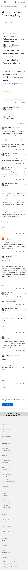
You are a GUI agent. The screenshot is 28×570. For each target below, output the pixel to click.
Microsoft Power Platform (6, 502)
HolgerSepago (9, 355)
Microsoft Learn (4, 521)
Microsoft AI (4, 493)
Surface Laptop (4, 424)
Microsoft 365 (4, 500)
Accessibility (4, 555)
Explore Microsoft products (6, 436)
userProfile (11, 112)
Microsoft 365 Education (6, 476)
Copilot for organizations (6, 429)
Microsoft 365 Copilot (6, 507)
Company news (4, 545)
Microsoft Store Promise (6, 460)
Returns (3, 453)
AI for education (5, 486)
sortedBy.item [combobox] (21, 123)
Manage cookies (5, 564)
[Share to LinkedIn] (6, 415)
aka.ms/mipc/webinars (15, 83)
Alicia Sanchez (8, 153)
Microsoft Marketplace (6, 528)
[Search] (16, 2)
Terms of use (11, 564)
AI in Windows (4, 434)
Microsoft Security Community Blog (10, 6)
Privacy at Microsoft (5, 547)
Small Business (4, 510)
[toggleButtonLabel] (26, 6)
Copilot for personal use (6, 431)
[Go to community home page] (5, 2)
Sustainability (4, 557)
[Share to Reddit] (14, 415)
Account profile (4, 445)
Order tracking (4, 455)
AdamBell (9, 45)
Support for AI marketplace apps (7, 524)
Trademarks (18, 564)
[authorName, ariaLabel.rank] (4, 46)
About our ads (16, 566)
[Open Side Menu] (2, 2)
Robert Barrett (7, 313)
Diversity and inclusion (6, 552)
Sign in (8, 404)
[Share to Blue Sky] (16, 415)
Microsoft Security (5, 495)
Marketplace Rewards (6, 531)
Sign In (24, 2)
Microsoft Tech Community (6, 526)
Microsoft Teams (5, 505)
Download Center (5, 448)
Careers (3, 540)
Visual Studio (4, 533)
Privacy (16, 563)
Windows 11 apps (5, 438)
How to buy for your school (6, 479)
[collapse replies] (14, 126)
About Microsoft (5, 543)
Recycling (10, 566)
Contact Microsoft (10, 563)
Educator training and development (8, 481)
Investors (3, 550)
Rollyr (4, 188)
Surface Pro (4, 422)
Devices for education (6, 471)
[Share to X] (11, 415)
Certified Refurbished (5, 457)
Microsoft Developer (5, 519)
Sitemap (3, 563)
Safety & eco (4, 566)
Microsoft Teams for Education (7, 474)
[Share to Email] (21, 415)
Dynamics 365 (4, 498)
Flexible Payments (5, 462)
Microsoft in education (6, 469)
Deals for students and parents (7, 483)
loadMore (4, 387)
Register (20, 2)
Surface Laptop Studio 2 (6, 426)
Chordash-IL (8, 127)
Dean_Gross (8, 167)
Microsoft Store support (6, 450)
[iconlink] (4, 117)
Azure (3, 516)
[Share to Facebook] (9, 415)
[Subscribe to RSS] (19, 415)
